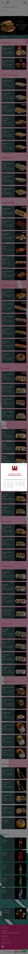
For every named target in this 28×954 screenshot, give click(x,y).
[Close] (25, 465)
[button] (15, 468)
